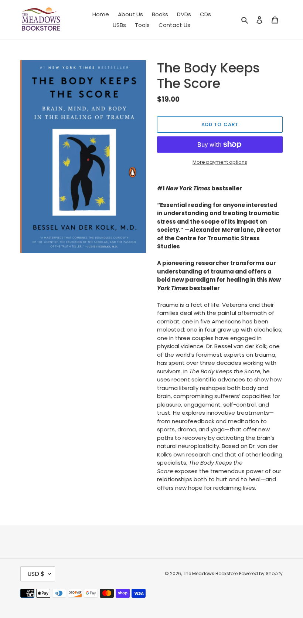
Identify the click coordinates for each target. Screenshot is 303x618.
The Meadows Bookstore (210, 573)
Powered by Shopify (261, 573)
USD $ (35, 574)
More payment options (220, 162)
